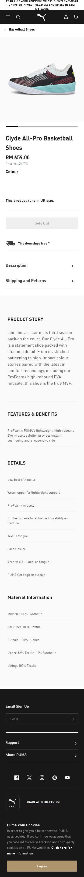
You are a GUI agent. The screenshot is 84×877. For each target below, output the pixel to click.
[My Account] (66, 16)
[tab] (12, 126)
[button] (9, 17)
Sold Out (42, 223)
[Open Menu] (9, 17)
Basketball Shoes (22, 29)
